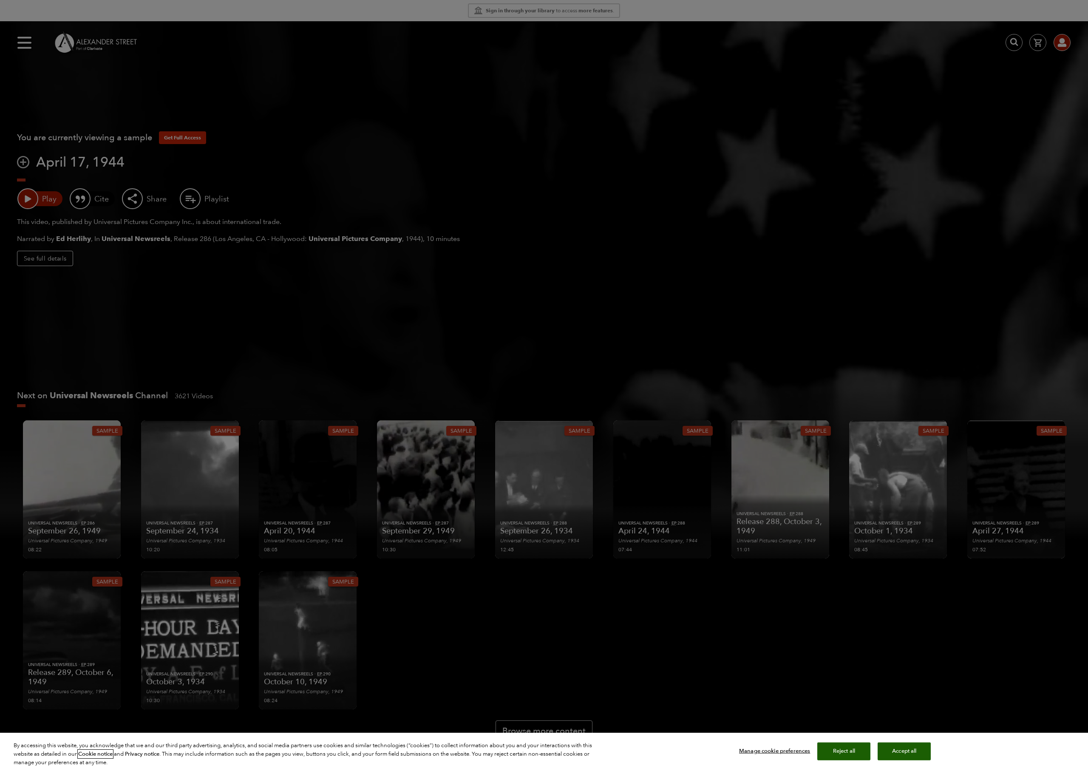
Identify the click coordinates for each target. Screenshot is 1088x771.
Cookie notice (95, 754)
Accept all (904, 751)
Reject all (844, 751)
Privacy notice (142, 754)
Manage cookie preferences (774, 751)
